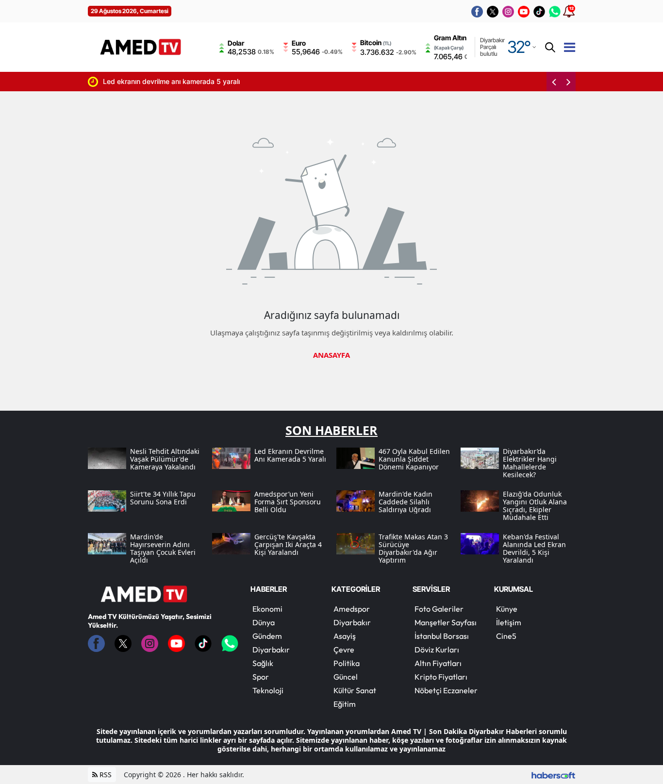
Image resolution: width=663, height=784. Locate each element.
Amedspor (351, 609)
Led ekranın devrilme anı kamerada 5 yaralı (155, 81)
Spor (260, 677)
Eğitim (344, 704)
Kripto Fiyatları (440, 677)
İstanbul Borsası (441, 636)
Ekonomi (267, 609)
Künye (506, 609)
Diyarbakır (271, 649)
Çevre (343, 649)
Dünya (263, 622)
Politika (346, 663)
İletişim (508, 622)
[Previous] (554, 81)
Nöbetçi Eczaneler (446, 690)
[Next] (568, 81)
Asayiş (344, 636)
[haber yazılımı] (553, 774)
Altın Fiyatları (438, 663)
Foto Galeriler (439, 609)
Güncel (345, 677)
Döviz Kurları (436, 649)
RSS (105, 774)
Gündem (267, 636)
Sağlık (262, 663)
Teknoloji (267, 690)
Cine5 (506, 636)
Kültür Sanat (354, 690)
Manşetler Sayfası (445, 622)
